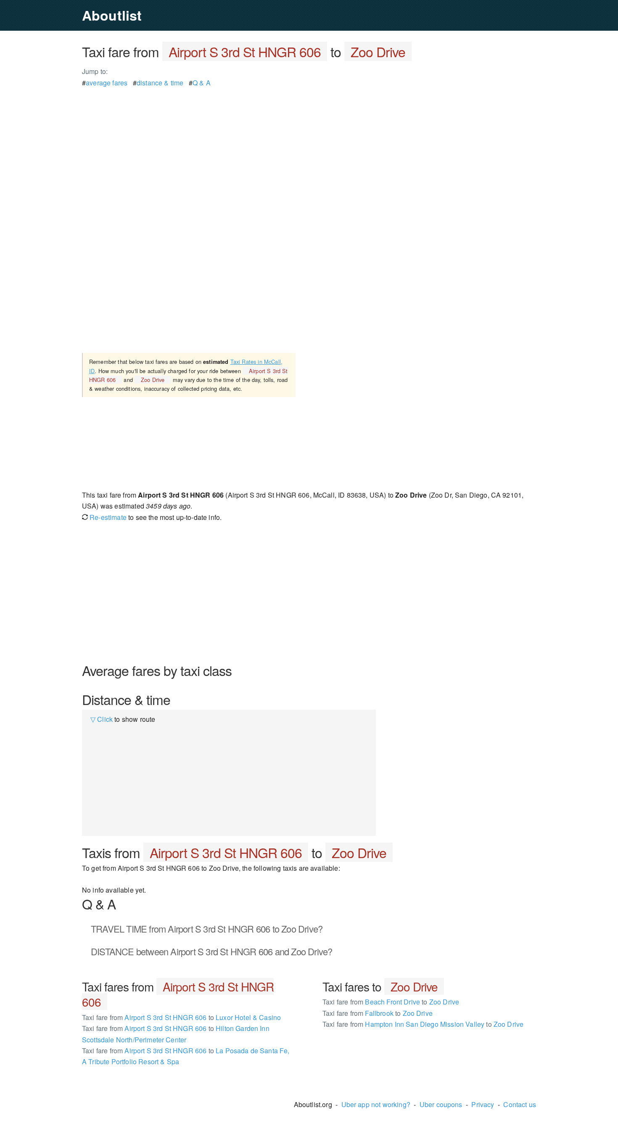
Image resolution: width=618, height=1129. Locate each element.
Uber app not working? (375, 1104)
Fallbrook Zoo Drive (377, 1013)
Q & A (202, 82)
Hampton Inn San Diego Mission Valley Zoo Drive (422, 1024)
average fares (106, 82)
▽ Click (101, 719)
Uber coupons (441, 1104)
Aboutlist (112, 15)
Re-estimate (107, 517)
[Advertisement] (309, 147)
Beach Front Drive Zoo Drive (390, 1002)
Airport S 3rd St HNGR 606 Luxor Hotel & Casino (181, 1017)
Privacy (482, 1104)
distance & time (160, 82)
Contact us (519, 1104)
